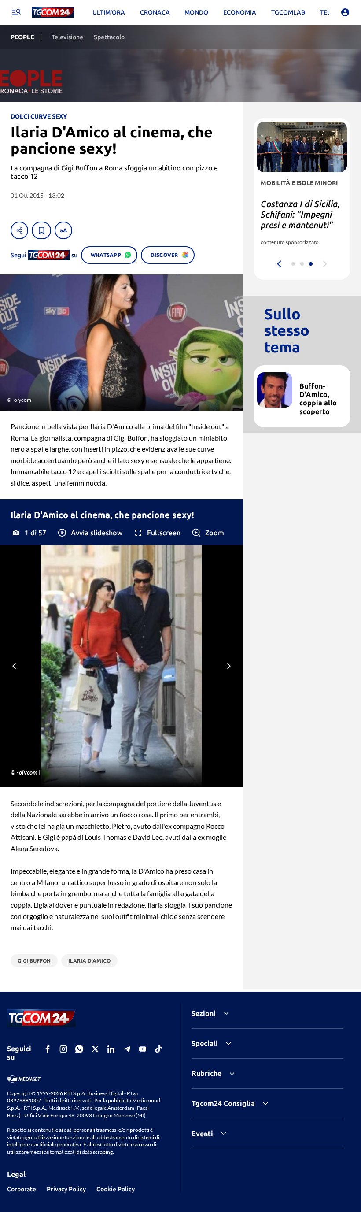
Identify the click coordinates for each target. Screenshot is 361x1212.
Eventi (202, 1134)
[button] (89, 532)
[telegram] (126, 1049)
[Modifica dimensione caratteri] (63, 230)
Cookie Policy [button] (115, 1189)
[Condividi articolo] (19, 230)
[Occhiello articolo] (321, 375)
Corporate (21, 1189)
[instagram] (63, 1049)
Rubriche (206, 1073)
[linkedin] (111, 1049)
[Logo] (53, 12)
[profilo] (345, 12)
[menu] (16, 12)
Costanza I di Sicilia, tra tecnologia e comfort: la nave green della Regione (300, 220)
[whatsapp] (79, 1049)
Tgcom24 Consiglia (223, 1103)
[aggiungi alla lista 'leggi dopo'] (41, 230)
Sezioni (204, 1013)
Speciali (205, 1043)
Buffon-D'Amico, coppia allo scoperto (318, 398)
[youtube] (142, 1049)
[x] (95, 1049)
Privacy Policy (66, 1189)
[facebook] (47, 1049)
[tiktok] (158, 1049)
